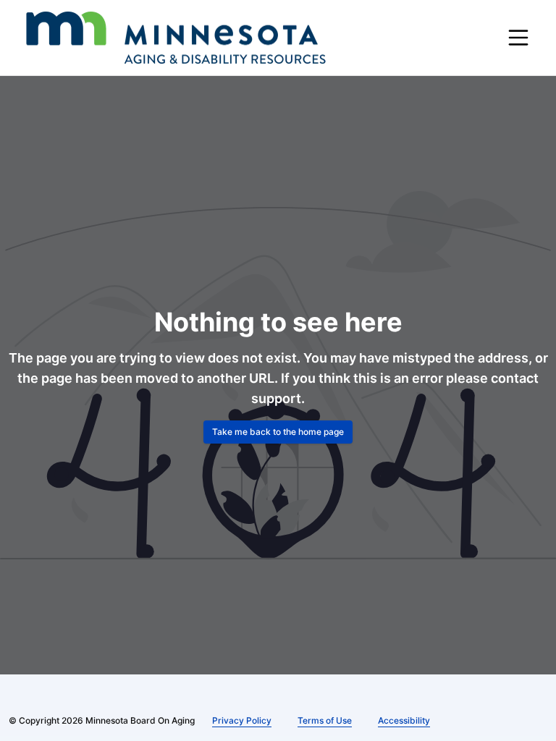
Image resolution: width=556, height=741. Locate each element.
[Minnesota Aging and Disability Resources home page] (176, 38)
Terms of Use (325, 720)
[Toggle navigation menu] (518, 37)
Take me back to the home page (278, 431)
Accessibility (404, 720)
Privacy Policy (241, 720)
